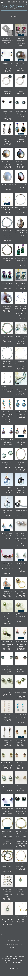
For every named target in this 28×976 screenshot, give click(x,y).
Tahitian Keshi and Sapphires (21, 138)
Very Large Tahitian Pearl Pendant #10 (7, 489)
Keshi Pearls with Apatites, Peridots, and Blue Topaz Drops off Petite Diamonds (7, 415)
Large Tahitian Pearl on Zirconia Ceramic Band (21, 616)
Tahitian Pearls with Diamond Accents (21, 810)
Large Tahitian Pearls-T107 (7, 787)
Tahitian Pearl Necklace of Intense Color (20, 389)
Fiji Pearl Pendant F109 (21, 185)
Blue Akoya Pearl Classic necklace (7, 363)
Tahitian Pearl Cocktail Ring (21, 512)
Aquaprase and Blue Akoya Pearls (7, 337)
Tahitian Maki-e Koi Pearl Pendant (7, 592)
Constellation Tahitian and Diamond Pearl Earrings (7, 114)
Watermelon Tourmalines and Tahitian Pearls (21, 40)
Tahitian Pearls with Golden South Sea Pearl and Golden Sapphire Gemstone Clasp (7, 836)
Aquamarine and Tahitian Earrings (20, 284)
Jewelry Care (7, 957)
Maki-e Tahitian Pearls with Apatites (7, 441)
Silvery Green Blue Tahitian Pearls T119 (7, 464)
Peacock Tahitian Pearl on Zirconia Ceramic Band (7, 644)
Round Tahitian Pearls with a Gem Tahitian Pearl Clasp (7, 866)
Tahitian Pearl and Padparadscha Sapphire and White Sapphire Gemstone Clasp (20, 538)
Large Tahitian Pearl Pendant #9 (21, 489)
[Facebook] (13, 968)
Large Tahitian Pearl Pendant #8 (7, 512)
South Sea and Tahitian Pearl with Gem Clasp (21, 865)
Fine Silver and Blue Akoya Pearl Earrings (7, 388)
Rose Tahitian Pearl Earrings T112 (21, 741)
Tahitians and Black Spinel (7, 741)
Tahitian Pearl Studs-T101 (21, 787)
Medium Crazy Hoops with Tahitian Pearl (7, 209)
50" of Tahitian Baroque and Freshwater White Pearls (7, 892)
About (14, 961)
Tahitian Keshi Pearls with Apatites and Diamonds (21, 717)
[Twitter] (10, 968)
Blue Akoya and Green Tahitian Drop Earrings (20, 566)
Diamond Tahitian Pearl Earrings (7, 810)
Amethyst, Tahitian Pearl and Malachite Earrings (21, 260)
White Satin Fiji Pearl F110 (7, 186)
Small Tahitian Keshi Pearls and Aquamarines (7, 66)
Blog (23, 959)
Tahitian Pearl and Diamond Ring (7, 90)
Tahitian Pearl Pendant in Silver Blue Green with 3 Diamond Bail (7, 919)
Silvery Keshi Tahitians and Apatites (21, 209)
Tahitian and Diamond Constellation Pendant (21, 232)
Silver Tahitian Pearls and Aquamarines (7, 716)
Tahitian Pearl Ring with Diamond (21, 90)
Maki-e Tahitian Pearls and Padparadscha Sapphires (21, 644)
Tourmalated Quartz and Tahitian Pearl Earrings (7, 139)
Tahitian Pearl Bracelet (7, 258)
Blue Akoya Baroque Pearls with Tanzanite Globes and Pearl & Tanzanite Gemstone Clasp (20, 311)
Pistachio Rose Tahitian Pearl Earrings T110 (7, 764)
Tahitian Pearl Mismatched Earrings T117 (20, 692)
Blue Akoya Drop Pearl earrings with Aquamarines (21, 338)
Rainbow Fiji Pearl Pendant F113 (20, 163)
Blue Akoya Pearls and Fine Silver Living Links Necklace (21, 364)
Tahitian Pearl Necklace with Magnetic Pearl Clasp (21, 465)
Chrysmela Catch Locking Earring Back (7, 39)
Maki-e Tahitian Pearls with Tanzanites (21, 441)
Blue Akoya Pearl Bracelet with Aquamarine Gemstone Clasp (7, 234)
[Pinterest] (17, 968)
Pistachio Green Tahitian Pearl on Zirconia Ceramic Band (7, 617)
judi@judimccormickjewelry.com (14, 944)
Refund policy (17, 962)
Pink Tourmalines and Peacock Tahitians (7, 284)
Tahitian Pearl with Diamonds (7, 307)
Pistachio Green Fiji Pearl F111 (7, 163)
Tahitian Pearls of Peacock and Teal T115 (7, 668)
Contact (7, 961)
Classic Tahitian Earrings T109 (21, 764)
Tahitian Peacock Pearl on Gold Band (21, 592)
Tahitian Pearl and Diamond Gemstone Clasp (20, 66)
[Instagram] (15, 968)
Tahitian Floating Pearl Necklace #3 (21, 918)
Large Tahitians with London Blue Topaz (21, 413)
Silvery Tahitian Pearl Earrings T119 (20, 113)
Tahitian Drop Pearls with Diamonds (7, 534)
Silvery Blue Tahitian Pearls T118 (7, 691)
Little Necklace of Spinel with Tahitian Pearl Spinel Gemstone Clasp (7, 567)
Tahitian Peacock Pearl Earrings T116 (21, 668)
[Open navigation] (2, 2)
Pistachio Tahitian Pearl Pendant (21, 890)
